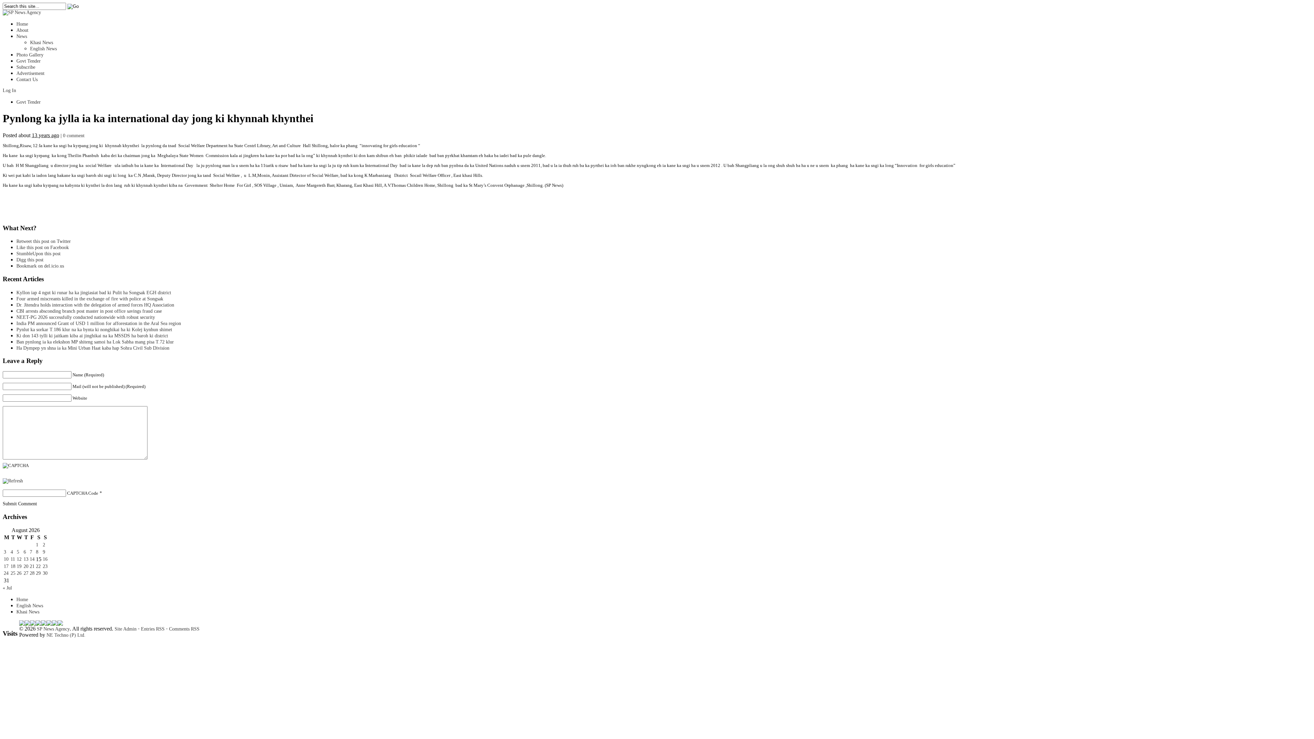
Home (22, 24)
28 (32, 573)
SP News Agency (53, 629)
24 (6, 573)
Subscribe (25, 67)
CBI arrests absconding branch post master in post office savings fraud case (89, 311)
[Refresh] (13, 480)
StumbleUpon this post (38, 253)
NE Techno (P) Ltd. (66, 635)
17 (6, 566)
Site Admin (126, 629)
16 (45, 559)
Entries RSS (153, 629)
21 (32, 566)
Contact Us (27, 79)
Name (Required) (88, 374)
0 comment (74, 135)
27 (26, 573)
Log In (9, 90)
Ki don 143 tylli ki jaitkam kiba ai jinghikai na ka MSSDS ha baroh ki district (92, 335)
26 (19, 573)
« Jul (7, 588)
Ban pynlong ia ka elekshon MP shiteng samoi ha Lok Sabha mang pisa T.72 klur (95, 342)
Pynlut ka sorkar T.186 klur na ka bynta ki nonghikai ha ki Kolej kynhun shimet (96, 329)
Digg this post (29, 259)
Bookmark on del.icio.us (40, 266)
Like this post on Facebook (42, 247)
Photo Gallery (29, 54)
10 (6, 559)
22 (38, 566)
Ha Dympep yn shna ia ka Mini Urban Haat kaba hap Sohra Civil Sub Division (92, 348)
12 (19, 559)
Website (80, 398)
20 (26, 566)
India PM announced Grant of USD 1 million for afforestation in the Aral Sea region (98, 323)
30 (45, 573)
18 (13, 566)
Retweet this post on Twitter (43, 241)
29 (38, 573)
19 (19, 566)
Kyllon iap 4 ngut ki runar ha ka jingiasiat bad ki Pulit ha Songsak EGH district (93, 292)
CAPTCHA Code (82, 493)
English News (43, 48)
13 (26, 559)
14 (32, 559)
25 (13, 573)
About (22, 30)
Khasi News (41, 42)
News (21, 36)
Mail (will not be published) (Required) (109, 386)
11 (13, 559)
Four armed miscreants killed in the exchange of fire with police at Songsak (89, 298)
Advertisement (30, 73)
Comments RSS (184, 629)
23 (45, 566)
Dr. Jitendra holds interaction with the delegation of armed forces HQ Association (95, 305)
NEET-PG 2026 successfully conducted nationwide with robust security (85, 317)
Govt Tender (28, 61)
